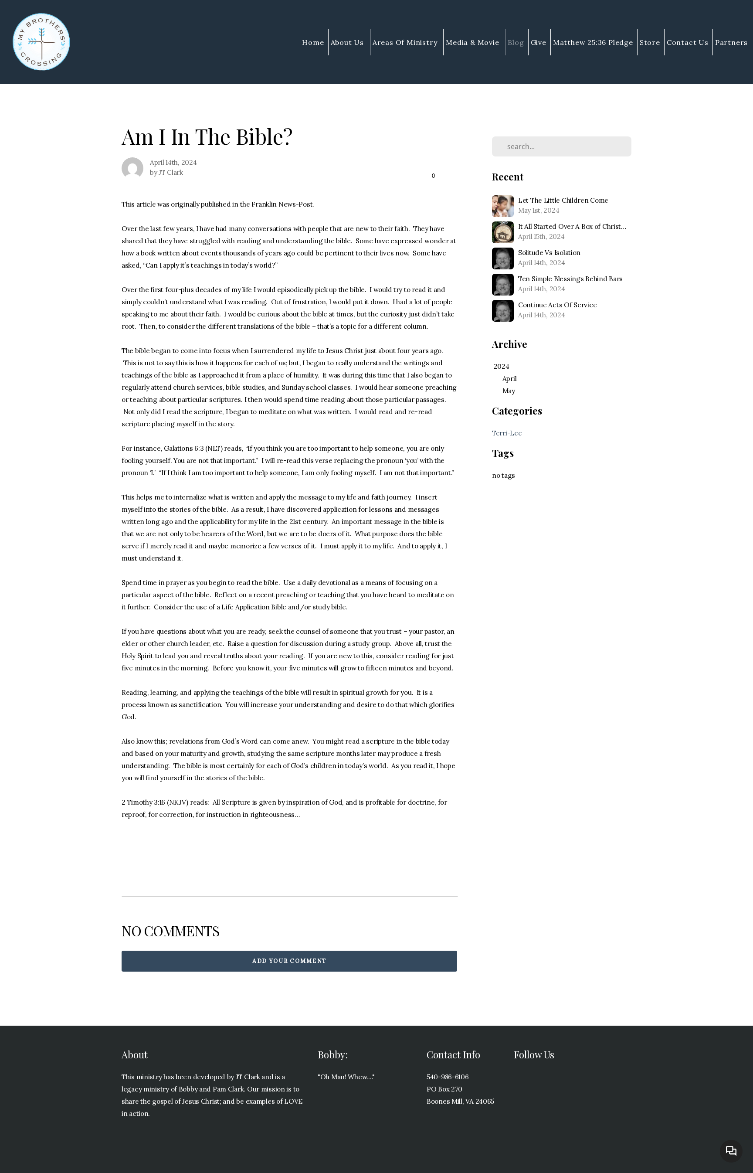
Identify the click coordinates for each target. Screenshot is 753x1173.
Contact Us (688, 42)
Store (650, 42)
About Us (348, 42)
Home (313, 42)
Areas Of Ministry (406, 42)
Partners (732, 42)
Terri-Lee (507, 433)
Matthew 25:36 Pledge (593, 42)
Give (538, 42)
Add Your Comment (289, 961)
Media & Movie (473, 42)
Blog (516, 42)
